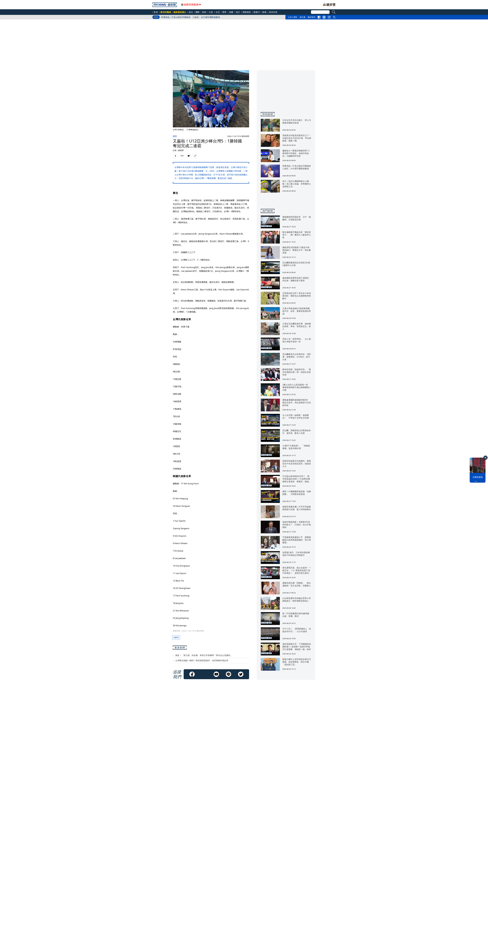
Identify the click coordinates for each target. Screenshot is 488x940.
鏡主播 (302, 17)
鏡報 (264, 12)
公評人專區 (292, 17)
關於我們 (311, 17)
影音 (156, 12)
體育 (224, 12)
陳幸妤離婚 (166, 12)
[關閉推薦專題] (485, 458)
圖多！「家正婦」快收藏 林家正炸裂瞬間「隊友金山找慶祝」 (203, 655)
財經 (204, 12)
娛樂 (231, 12)
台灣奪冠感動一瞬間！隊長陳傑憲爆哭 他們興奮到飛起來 (201, 660)
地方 (238, 12)
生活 (218, 12)
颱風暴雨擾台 (180, 12)
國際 (197, 12)
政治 (191, 12)
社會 (211, 12)
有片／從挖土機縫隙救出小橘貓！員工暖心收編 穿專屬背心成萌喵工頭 (194, 15)
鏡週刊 (257, 12)
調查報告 (247, 12)
